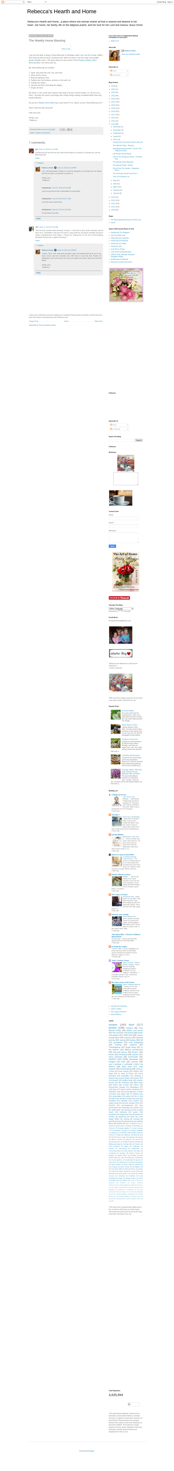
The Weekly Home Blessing (123, 162)
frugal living (131, 1047)
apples (126, 1146)
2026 (113, 86)
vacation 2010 (134, 1103)
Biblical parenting (114, 1144)
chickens (112, 1128)
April (115, 184)
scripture (133, 1045)
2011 (113, 203)
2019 (113, 108)
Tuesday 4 (115, 815)
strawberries (122, 1198)
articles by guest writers (117, 1126)
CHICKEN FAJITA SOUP (131, 755)
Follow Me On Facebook (120, 238)
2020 (113, 105)
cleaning (38, 133)
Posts (114, 71)
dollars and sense (135, 1030)
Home (66, 321)
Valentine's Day (114, 1092)
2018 (113, 111)
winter (128, 1096)
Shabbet (123, 1182)
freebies (111, 1148)
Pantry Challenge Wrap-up (131, 984)
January (116, 193)
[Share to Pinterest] (71, 129)
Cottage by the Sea (119, 795)
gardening (122, 1117)
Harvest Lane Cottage (120, 914)
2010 (113, 207)
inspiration (131, 1137)
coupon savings (137, 1128)
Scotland (133, 1155)
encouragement (127, 1105)
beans (129, 1126)
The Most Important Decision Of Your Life (126, 220)
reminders (132, 1176)
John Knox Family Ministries (121, 252)
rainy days (112, 1162)
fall (141, 1040)
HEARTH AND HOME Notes (130, 1132)
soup (137, 1099)
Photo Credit (66, 49)
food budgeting (136, 1042)
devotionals (129, 1160)
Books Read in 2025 (129, 725)
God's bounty (124, 1167)
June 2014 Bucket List (121, 177)
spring (122, 1040)
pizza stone (136, 1196)
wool (110, 1201)
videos (136, 1085)
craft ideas (113, 1089)
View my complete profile (131, 54)
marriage (124, 1101)
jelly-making (123, 1148)
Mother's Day (135, 1123)
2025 (113, 89)
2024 (113, 92)
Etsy (127, 1123)
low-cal (137, 1139)
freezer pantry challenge (130, 1089)
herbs (132, 1117)
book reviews (124, 1071)
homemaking (45, 133)
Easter (115, 1085)
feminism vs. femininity (125, 1189)
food (131, 1024)
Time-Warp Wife (116, 1169)
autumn (135, 1054)
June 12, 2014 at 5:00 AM (48, 227)
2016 (113, 118)
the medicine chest (134, 1198)
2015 (113, 121)
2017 (113, 115)
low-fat (133, 1173)
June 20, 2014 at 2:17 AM (61, 199)
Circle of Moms (135, 1180)
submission (122, 1162)
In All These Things (118, 249)
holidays (129, 1028)
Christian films (127, 1144)
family (130, 1033)
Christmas (123, 1054)
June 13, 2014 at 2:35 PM (66, 250)
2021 (113, 102)
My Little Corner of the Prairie (123, 982)
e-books (136, 1101)
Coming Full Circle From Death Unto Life (128, 142)
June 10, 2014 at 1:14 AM (48, 149)
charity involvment (119, 1187)
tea (123, 1103)
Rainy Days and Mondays (131, 817)
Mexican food (138, 1135)
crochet (125, 1085)
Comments (116, 75)
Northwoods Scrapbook (119, 259)
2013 (113, 197)
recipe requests (128, 1151)
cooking (118, 1045)
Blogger (91, 1451)
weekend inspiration (136, 1162)
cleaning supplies (123, 1128)
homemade (133, 1057)
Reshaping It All (137, 1167)
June (115, 139)
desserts (128, 1110)
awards (140, 1169)
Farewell (115, 948)
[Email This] (61, 129)
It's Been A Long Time (130, 739)
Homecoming (116, 939)
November (117, 130)
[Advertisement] (126, 347)
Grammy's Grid (116, 246)
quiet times (112, 1198)
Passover (112, 1182)
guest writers (123, 1173)
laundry (140, 1137)
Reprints (112, 1105)
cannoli (113, 1171)
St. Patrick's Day (136, 1094)
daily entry (127, 1066)
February (116, 190)
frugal (111, 1073)
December (117, 127)
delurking (111, 1189)
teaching (122, 1153)
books (111, 1054)
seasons (127, 1037)
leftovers (129, 1139)
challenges (136, 1146)
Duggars (111, 1155)
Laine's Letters (116, 1009)
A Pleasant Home (129, 896)
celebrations (134, 1087)
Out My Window (117, 835)
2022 (113, 99)
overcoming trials (114, 1151)
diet (112, 1137)
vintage (120, 1178)
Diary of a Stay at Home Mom (123, 855)
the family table (114, 1110)
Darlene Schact (134, 1153)
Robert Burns (122, 1155)
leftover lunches (116, 1139)
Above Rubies (116, 1014)
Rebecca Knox (47, 168)
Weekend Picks (130, 1169)
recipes (113, 1024)
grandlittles (125, 1076)
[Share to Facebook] (68, 129)
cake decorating (126, 1157)
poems (135, 1112)
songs (138, 1151)
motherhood (135, 1148)
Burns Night (128, 1164)
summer (134, 1062)
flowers (135, 1052)
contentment (139, 1157)
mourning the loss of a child (118, 1142)
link (112, 1194)
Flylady (94, 55)
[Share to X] (66, 129)
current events (135, 1171)
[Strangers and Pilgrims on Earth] (125, 591)
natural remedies (134, 1142)
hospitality (139, 1191)
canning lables (123, 1185)
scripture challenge (136, 1130)
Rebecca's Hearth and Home (61, 11)
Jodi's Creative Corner (120, 960)
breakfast (112, 1101)
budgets (112, 1062)
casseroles (133, 1185)
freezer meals (121, 1137)
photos (113, 1027)
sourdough (112, 1153)
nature (123, 1094)
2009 (113, 210)
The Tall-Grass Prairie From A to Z (125, 173)
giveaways (118, 1042)
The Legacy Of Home (118, 1012)
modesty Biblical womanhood (125, 1194)
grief (110, 1121)
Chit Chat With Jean (118, 235)
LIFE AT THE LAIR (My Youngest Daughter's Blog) (123, 255)
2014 (113, 124)
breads (137, 1114)
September (117, 133)
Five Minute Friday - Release (123, 145)
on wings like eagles (119, 947)
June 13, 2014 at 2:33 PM (66, 168)
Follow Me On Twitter (118, 244)
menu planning (115, 1057)
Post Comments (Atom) (47, 325)
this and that (118, 1033)
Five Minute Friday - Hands (123, 165)
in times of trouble (115, 1135)
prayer (125, 1130)
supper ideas (114, 1103)
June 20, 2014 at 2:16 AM (61, 188)
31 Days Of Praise (125, 1073)
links (123, 1062)
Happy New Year (126, 1114)
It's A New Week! (128, 711)
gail (36, 149)
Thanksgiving (114, 1047)
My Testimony (124, 1083)
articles (136, 1078)
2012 (113, 200)
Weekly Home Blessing (48, 103)
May (115, 180)
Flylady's (81, 60)
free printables (115, 1130)
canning (126, 1119)
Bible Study (138, 1083)
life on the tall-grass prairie (122, 1099)
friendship (125, 1108)
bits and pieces (120, 1052)
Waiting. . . (126, 876)
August (116, 136)
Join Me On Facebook (119, 1006)
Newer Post (33, 321)
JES (36, 227)
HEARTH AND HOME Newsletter (123, 1059)
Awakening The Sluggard (120, 232)
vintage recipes (130, 1178)
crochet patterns (116, 1160)
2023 (113, 96)
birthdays (137, 1126)
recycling (122, 1176)
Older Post (98, 321)
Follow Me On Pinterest (119, 241)
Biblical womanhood (134, 1050)
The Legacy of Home (120, 895)
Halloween (127, 1135)
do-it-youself (113, 1080)
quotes (138, 1160)
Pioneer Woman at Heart (121, 875)
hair (118, 1191)
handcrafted (116, 1096)
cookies (111, 1117)
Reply (37, 158)
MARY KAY (115, 41)
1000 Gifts (127, 1035)
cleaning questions (134, 1187)
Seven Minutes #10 (129, 916)
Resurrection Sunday (117, 1087)
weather (119, 1123)
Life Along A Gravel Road (122, 154)
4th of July (139, 1096)
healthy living (127, 1080)
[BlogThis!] (63, 129)
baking (133, 1040)
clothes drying (123, 1171)
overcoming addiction (123, 1196)
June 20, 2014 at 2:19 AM (61, 210)
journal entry (119, 1121)
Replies (41, 163)
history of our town (128, 1191)
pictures (136, 1108)
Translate (126, 611)
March (115, 187)
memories (123, 1112)
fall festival (112, 1173)
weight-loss (115, 1132)
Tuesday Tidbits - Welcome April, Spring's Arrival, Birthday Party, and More (132, 772)
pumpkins (112, 1114)
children (136, 1071)
